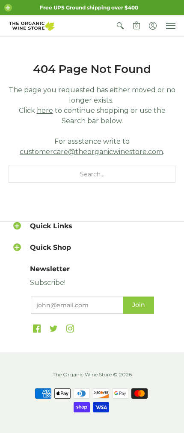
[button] (8, 8)
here (45, 110)
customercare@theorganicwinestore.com (91, 152)
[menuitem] (120, 25)
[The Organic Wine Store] (32, 25)
